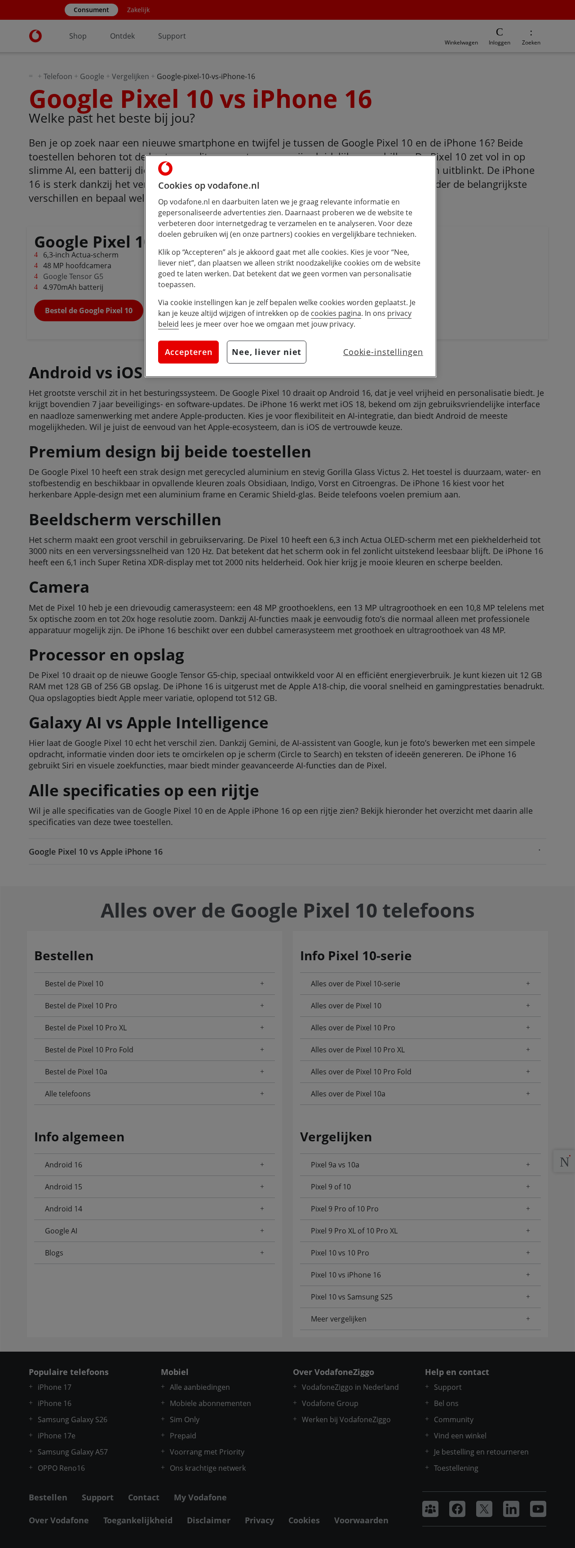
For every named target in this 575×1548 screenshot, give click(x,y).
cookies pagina (336, 313)
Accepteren (188, 351)
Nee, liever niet (266, 351)
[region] (291, 266)
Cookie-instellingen (383, 351)
